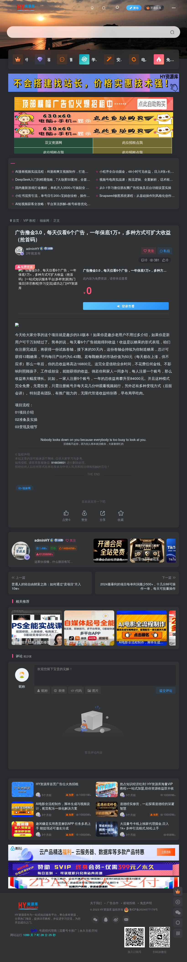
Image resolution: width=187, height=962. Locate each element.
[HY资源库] (28, 905)
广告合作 (113, 903)
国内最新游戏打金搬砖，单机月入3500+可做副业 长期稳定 (57, 187)
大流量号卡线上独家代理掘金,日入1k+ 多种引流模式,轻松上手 (144, 825)
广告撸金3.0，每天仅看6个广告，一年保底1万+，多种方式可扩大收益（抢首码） (93, 236)
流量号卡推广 (68, 930)
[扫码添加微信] (177, 912)
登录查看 (128, 306)
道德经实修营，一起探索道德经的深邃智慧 (147, 805)
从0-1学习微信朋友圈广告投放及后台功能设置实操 (135, 187)
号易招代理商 (48, 930)
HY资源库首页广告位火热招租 (57, 784)
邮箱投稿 (129, 903)
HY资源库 (106, 909)
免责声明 (146, 903)
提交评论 (165, 690)
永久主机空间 (88, 930)
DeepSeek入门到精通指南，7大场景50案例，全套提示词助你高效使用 (65, 179)
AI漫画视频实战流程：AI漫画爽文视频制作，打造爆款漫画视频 (59, 171)
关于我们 (96, 903)
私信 (167, 250)
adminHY (32, 248)
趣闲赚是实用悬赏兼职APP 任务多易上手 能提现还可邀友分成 (63, 825)
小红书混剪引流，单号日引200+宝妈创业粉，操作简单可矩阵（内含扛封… (68, 195)
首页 (15, 220)
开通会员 (155, 8)
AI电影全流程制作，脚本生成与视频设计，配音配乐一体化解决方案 (63, 805)
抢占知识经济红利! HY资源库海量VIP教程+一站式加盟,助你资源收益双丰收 (147, 786)
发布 (136, 8)
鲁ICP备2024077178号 (143, 909)
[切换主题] (177, 922)
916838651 (58, 462)
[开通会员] (177, 891)
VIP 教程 (29, 220)
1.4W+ (43, 548)
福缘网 (44, 220)
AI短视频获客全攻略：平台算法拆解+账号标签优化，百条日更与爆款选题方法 (70, 203)
